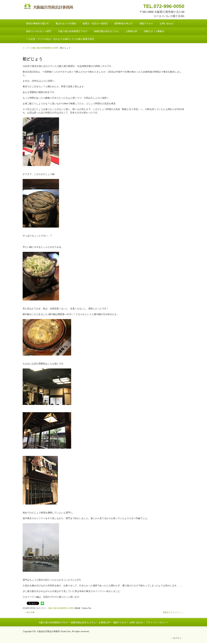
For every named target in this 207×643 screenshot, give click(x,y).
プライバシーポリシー (157, 622)
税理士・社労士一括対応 (95, 23)
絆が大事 (29, 612)
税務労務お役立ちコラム (106, 31)
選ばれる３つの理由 (66, 23)
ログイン (177, 638)
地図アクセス (146, 23)
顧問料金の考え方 (123, 23)
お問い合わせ (166, 23)
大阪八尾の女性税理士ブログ (72, 31)
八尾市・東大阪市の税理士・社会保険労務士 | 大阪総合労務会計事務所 (49, 7)
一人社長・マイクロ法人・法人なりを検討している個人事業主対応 (60, 39)
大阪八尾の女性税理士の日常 (60, 608)
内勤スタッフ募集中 (154, 31)
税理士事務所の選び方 (37, 23)
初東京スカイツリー (173, 612)
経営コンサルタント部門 (38, 31)
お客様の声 (131, 31)
